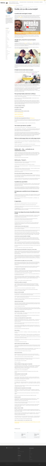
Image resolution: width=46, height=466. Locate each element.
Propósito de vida (8, 51)
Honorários (7, 46)
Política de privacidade (20, 460)
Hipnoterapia (7, 45)
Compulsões (30, 457)
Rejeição (7, 52)
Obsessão (7, 50)
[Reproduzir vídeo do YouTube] (27, 27)
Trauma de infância (30, 459)
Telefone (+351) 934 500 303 (19, 114)
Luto (6, 49)
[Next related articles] (39, 430)
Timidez (6, 56)
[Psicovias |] (4, 2)
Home (6, 5)
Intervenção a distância (8, 47)
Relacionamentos (8, 53)
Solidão (7, 55)
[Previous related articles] (38, 430)
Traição (6, 57)
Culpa (29, 458)
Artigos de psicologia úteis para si (10, 5)
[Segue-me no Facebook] (44, 0)
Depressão (30, 450)
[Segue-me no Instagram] (45, 0)
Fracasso (7, 44)
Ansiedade (15, 5)
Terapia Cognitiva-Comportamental (21, 451)
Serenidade (7, 54)
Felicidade (7, 42)
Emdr (18, 449)
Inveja (6, 48)
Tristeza (7, 59)
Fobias (6, 43)
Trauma (6, 58)
